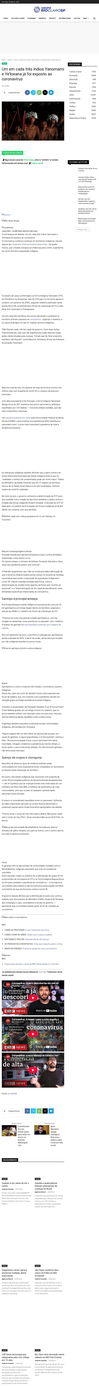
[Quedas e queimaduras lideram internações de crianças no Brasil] (49, 1172)
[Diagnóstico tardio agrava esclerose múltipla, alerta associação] (16, 1259)
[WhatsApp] (39, 92)
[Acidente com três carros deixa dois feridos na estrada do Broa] (72, 211)
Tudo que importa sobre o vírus (48, 944)
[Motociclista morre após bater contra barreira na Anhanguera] (72, 221)
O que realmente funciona (37, 930)
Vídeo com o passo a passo (39, 934)
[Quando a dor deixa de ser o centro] (16, 1172)
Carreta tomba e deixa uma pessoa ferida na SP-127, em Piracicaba (87, 179)
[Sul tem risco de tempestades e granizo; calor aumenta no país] (72, 201)
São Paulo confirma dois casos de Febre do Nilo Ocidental (47, 1273)
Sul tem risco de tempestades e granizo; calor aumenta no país (86, 201)
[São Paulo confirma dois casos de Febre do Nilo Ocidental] (49, 1259)
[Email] (45, 92)
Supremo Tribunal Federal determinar (30, 244)
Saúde (9, 60)
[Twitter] (33, 92)
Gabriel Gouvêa (8, 1189)
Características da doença (37, 939)
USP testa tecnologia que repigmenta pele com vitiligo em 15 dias (15, 1357)
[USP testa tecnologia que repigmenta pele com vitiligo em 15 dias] (16, 1344)
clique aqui (36, 163)
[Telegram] (51, 92)
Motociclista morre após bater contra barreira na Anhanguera (87, 221)
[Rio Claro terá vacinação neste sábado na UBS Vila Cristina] (49, 1344)
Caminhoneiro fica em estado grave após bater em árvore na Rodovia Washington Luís (24, 1135)
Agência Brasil (40, 1192)
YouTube (42, 972)
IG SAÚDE (12, 1093)
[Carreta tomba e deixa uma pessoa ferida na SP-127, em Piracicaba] (72, 179)
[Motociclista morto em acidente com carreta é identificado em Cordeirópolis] (72, 189)
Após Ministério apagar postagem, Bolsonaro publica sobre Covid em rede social (57, 1135)
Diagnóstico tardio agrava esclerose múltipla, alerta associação (14, 1273)
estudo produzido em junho (18, 418)
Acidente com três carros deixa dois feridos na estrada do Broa (87, 211)
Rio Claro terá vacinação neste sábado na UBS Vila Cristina (49, 1356)
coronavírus (35, 319)
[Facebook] (27, 92)
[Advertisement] (33, 186)
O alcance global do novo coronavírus (40, 948)
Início (4, 60)
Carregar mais (81, 229)
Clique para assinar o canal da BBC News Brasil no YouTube (32, 964)
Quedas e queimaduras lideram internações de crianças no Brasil (46, 1186)
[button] (94, 18)
